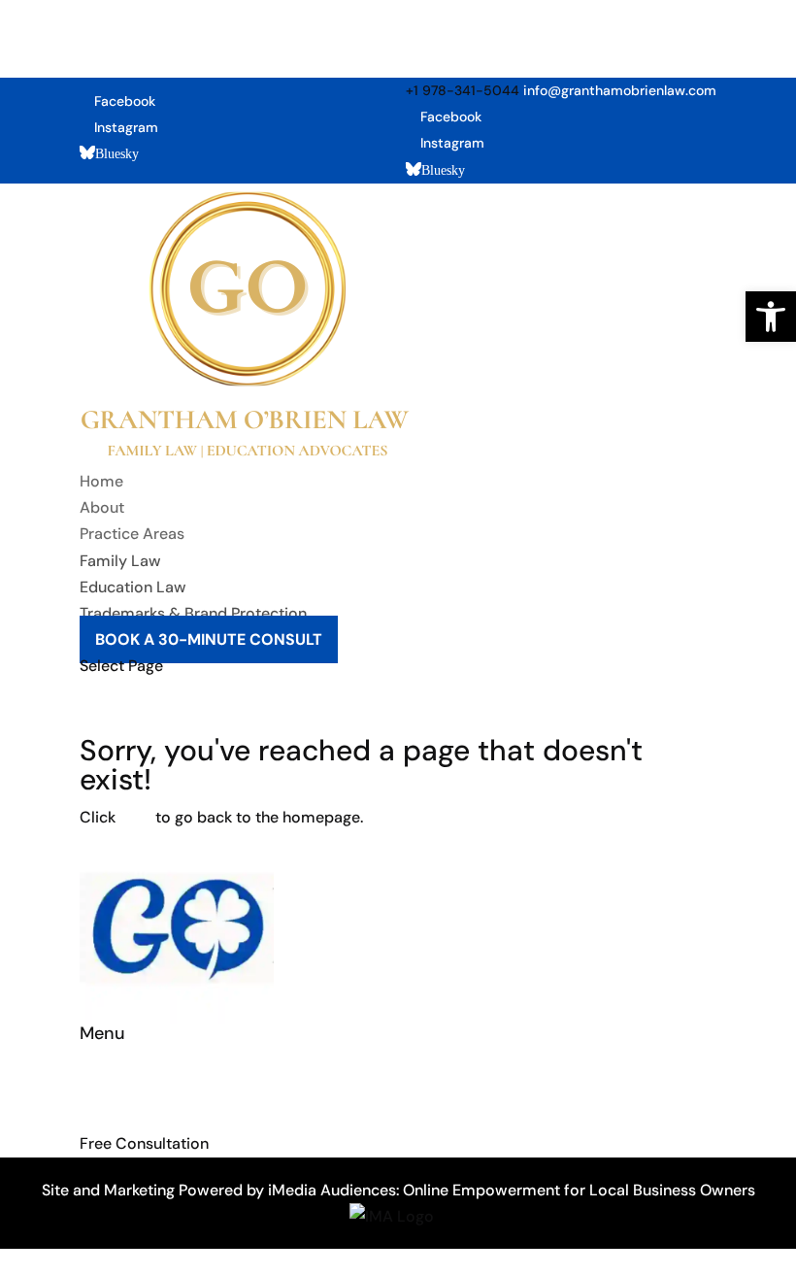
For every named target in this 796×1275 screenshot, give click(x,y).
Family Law (120, 561)
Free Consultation (144, 1143)
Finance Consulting (148, 1065)
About (102, 507)
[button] (771, 316)
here (135, 817)
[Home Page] (246, 455)
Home (101, 481)
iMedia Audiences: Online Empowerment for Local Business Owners (511, 1190)
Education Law (133, 587)
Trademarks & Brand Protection (193, 613)
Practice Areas (132, 533)
